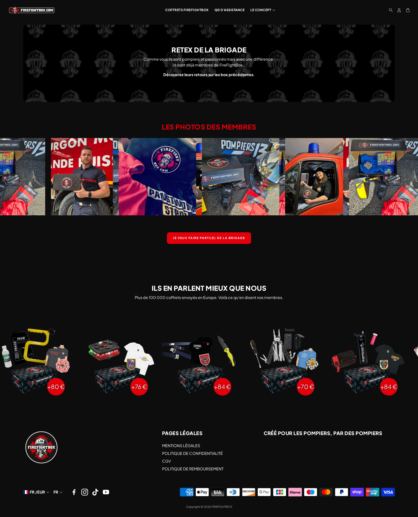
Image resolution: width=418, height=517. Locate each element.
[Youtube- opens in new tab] (106, 492)
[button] (389, 10)
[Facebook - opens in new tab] (74, 492)
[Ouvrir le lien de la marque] (55, 176)
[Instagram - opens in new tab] (84, 492)
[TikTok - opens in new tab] (95, 492)
